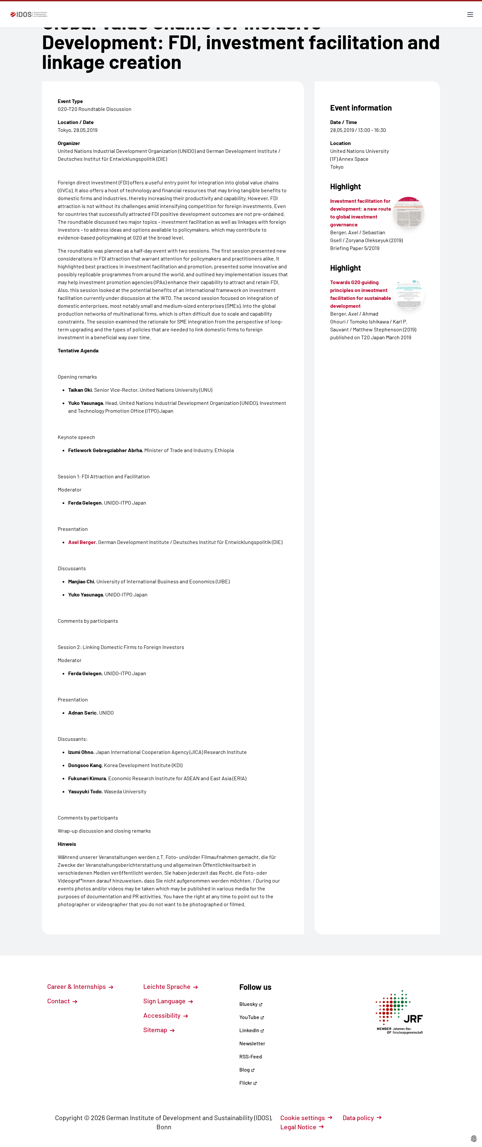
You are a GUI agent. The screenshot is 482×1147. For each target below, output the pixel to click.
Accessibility (162, 1015)
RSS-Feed (250, 1056)
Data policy (358, 1117)
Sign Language (165, 1001)
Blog (245, 1069)
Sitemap (156, 1029)
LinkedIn (249, 1030)
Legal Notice (298, 1127)
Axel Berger (82, 542)
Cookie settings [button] (302, 1117)
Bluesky (249, 1004)
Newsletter (252, 1043)
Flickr (246, 1082)
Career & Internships (77, 986)
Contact (59, 1001)
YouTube (249, 1017)
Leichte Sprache (167, 986)
